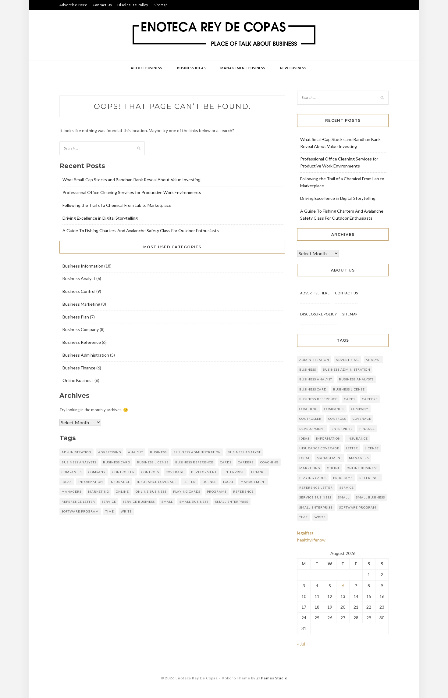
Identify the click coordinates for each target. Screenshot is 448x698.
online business (151, 491)
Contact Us (102, 5)
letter (189, 482)
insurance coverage (157, 482)
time (109, 511)
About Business (146, 68)
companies (72, 472)
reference (243, 491)
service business (139, 501)
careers (246, 462)
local (228, 482)
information (90, 482)
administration (76, 452)
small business (194, 501)
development (204, 472)
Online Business (78, 380)
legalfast (305, 532)
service (109, 501)
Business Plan (75, 316)
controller (123, 472)
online (122, 491)
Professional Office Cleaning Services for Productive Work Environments (131, 192)
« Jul (301, 643)
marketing (98, 491)
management (253, 482)
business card (116, 462)
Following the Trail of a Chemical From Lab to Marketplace (116, 205)
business (158, 452)
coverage (175, 472)
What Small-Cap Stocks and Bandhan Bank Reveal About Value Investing (131, 179)
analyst (135, 452)
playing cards (186, 491)
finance (259, 472)
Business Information (82, 265)
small (167, 501)
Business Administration (85, 355)
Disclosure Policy (132, 5)
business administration (197, 452)
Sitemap (161, 5)
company (97, 472)
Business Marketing (81, 304)
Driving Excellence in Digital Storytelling (100, 218)
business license (153, 462)
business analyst (244, 452)
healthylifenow (311, 539)
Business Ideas (191, 68)
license (209, 482)
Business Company (80, 329)
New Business (293, 68)
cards (225, 462)
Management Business (242, 68)
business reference (194, 462)
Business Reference (81, 342)
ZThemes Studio (271, 678)
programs (216, 491)
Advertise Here (73, 5)
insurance (120, 482)
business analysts (79, 462)
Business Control (78, 291)
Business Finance (78, 367)
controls (150, 472)
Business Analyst (78, 278)
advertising (109, 452)
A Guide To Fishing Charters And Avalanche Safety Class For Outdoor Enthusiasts (140, 230)
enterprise (233, 472)
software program (80, 511)
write (126, 511)
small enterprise (231, 501)
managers (71, 491)
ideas (67, 482)
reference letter (78, 501)
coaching (269, 462)
